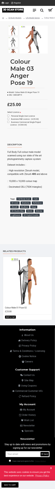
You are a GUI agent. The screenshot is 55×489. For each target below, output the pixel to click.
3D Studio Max (17, 211)
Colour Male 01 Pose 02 (16, 307)
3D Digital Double (31, 215)
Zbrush (14, 207)
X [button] (51, 468)
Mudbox (24, 207)
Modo (29, 211)
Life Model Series (33, 18)
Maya (34, 207)
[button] (13, 28)
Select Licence (13, 112)
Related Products (14, 251)
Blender (39, 211)
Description (14, 144)
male (36, 199)
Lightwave (15, 215)
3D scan (14, 203)
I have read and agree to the (29, 461)
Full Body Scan (24, 199)
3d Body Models (14, 18)
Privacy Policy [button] (42, 475)
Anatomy (25, 203)
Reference (37, 203)
